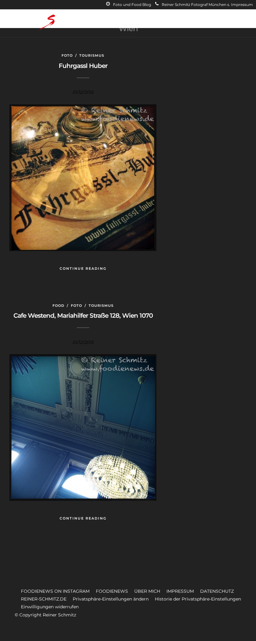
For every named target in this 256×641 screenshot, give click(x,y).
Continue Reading (83, 268)
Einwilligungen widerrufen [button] (50, 607)
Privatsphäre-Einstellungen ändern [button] (111, 599)
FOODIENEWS (112, 591)
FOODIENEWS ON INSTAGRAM (55, 591)
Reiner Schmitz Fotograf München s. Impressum (207, 4)
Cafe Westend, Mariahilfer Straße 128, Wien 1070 (83, 315)
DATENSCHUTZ (217, 591)
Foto (67, 55)
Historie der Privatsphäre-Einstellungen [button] (198, 599)
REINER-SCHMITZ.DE (43, 599)
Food (58, 305)
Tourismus (91, 55)
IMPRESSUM (180, 591)
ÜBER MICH (147, 591)
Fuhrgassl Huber (83, 65)
